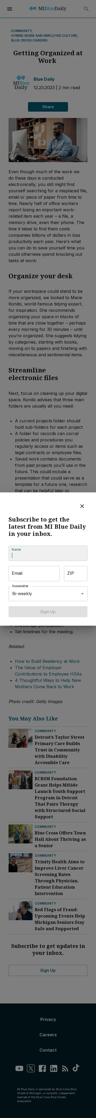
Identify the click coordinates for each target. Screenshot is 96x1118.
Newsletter (20, 586)
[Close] (82, 506)
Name (16, 549)
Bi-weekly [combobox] (22, 593)
